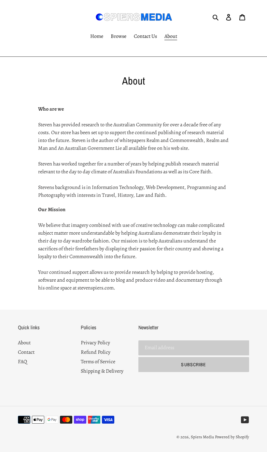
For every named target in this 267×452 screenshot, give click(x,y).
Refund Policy (95, 352)
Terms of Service (98, 361)
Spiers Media (202, 437)
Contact (26, 352)
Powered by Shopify (232, 437)
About (24, 342)
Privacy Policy (95, 342)
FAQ (22, 361)
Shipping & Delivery (102, 371)
